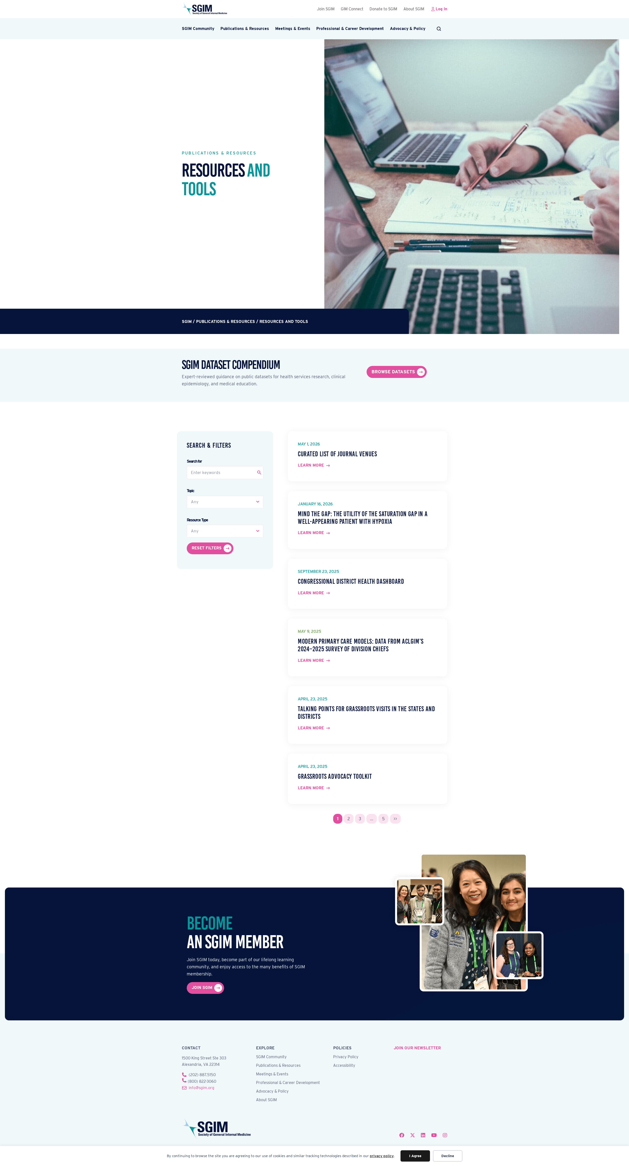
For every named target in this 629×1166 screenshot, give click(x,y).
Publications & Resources (244, 28)
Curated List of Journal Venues (337, 454)
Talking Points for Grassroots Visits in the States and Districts (366, 712)
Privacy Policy (345, 1057)
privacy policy (382, 1156)
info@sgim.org (201, 1087)
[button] (439, 28)
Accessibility (344, 1066)
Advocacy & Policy (407, 28)
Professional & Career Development (350, 28)
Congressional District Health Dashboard (351, 581)
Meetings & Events (292, 28)
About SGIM (413, 9)
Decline (447, 1156)
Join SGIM (326, 9)
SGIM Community (198, 28)
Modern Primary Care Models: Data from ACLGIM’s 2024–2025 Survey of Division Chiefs (361, 645)
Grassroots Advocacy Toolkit (335, 776)
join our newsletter (417, 1048)
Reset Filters (207, 548)
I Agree (415, 1156)
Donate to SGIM (383, 9)
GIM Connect (352, 9)
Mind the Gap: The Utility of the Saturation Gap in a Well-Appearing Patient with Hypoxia (363, 517)
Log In (441, 9)
